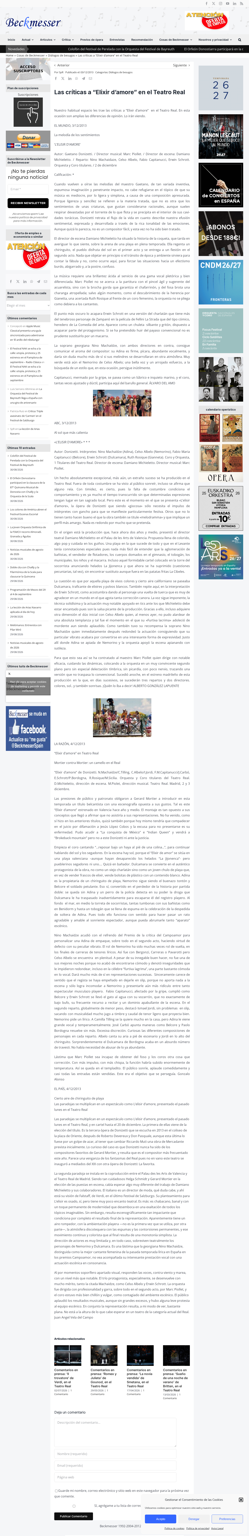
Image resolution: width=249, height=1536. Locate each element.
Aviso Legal (217, 1528)
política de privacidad (33, 217)
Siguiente (180, 65)
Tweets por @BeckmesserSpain (26, 686)
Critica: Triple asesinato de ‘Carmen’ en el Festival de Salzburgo (26, 415)
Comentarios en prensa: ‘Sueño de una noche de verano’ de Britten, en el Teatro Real (175, 1380)
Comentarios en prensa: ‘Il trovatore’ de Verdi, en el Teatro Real (66, 1378)
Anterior (63, 65)
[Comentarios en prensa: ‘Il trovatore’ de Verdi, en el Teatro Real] (67, 1347)
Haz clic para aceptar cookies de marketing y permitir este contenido (28, 686)
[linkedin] (234, 3)
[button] (241, 1500)
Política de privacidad (197, 1528)
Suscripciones (28, 94)
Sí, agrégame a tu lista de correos (118, 1505)
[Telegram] (38, 281)
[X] (17, 281)
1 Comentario (63, 1392)
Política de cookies (174, 1528)
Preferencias (227, 1519)
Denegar (194, 1519)
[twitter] (213, 3)
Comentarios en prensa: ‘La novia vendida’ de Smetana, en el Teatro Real (139, 1378)
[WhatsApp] (31, 281)
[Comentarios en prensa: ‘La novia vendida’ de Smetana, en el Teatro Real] (140, 1347)
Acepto (160, 1519)
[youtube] (227, 3)
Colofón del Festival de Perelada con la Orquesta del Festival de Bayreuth (73, 49)
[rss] (241, 3)
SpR (61, 72)
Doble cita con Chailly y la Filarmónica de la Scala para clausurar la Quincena (26, 572)
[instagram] (220, 3)
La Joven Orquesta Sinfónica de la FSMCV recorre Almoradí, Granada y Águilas (28, 531)
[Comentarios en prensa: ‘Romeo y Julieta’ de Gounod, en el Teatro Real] (104, 1347)
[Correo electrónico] (45, 281)
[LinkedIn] (24, 281)
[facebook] (206, 3)
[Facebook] (10, 281)
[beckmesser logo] (33, 14)
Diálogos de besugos (120, 72)
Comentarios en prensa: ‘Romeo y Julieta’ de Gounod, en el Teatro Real (104, 1378)
